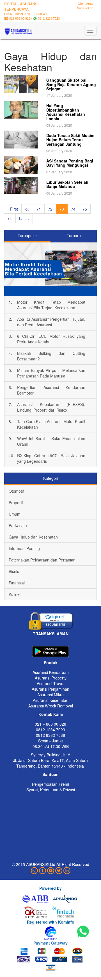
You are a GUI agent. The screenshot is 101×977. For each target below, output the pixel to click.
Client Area (85, 3)
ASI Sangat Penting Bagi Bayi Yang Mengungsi (69, 163)
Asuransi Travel (50, 683)
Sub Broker (85, 8)
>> (10, 218)
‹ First (13, 209)
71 (38, 209)
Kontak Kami (50, 714)
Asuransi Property (50, 678)
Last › (24, 218)
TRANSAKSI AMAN (50, 633)
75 (84, 209)
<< (27, 209)
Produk (51, 662)
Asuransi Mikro (50, 694)
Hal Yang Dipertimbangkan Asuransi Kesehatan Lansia (65, 112)
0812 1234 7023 (49, 18)
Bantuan (50, 774)
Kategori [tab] (50, 478)
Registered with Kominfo (50, 922)
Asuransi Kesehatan (50, 700)
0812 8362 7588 (50, 735)
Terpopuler (27, 235)
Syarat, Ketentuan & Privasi (50, 789)
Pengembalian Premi (50, 784)
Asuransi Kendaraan (51, 672)
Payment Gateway (50, 943)
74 (73, 209)
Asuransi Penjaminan (50, 689)
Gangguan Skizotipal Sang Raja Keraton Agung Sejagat (71, 84)
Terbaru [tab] (74, 235)
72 (50, 209)
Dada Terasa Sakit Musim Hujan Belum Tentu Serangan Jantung (70, 140)
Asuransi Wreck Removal (50, 706)
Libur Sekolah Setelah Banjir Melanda (67, 184)
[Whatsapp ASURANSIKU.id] (83, 931)
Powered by (50, 888)
